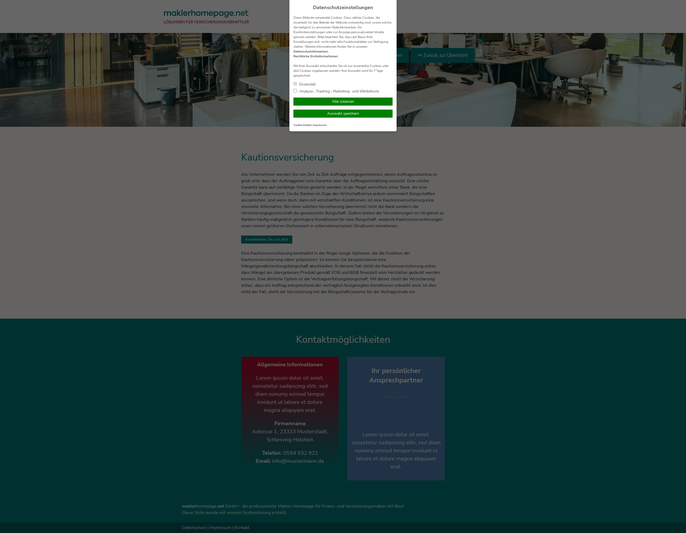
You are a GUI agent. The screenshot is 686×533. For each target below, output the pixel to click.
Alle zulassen (343, 101)
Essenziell (307, 84)
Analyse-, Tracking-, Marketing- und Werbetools (338, 91)
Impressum (320, 125)
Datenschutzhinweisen (310, 51)
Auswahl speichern (343, 113)
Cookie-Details (302, 125)
